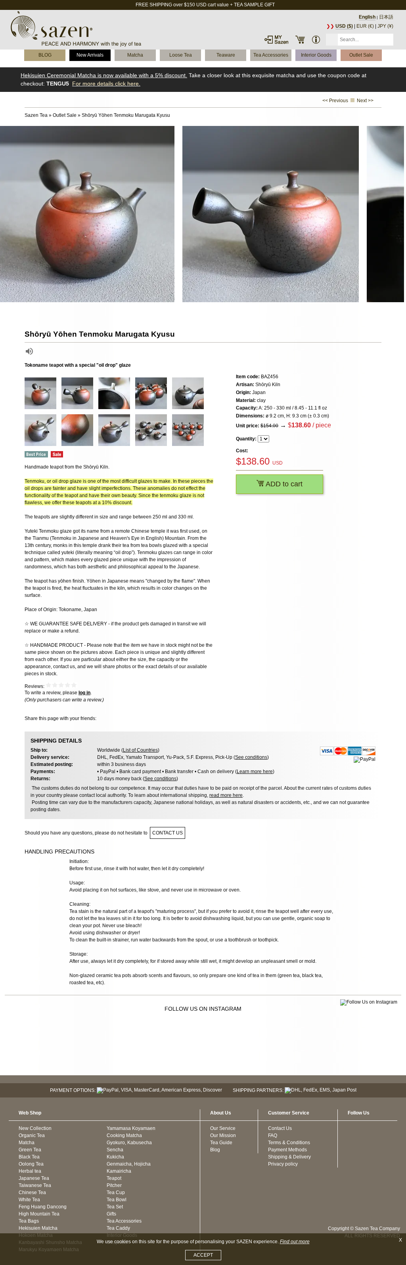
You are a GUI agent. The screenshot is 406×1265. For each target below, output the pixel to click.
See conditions (251, 757)
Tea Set (115, 1207)
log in (84, 692)
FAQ (272, 1135)
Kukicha (115, 1157)
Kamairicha (119, 1171)
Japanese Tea (34, 1178)
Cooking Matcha (124, 1135)
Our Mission (223, 1135)
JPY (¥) (385, 26)
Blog (215, 1150)
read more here (226, 795)
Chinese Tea (32, 1192)
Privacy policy (283, 1164)
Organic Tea (32, 1135)
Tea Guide (221, 1142)
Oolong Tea (31, 1164)
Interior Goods (316, 55)
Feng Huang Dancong (43, 1207)
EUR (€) (365, 26)
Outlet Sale (361, 55)
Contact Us (280, 1128)
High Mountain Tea (39, 1214)
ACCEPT (203, 1255)
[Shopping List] (300, 40)
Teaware (225, 55)
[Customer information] (316, 40)
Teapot (114, 1178)
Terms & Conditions (289, 1142)
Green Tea (30, 1150)
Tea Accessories (270, 55)
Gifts (111, 1214)
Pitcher (114, 1185)
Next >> (365, 100)
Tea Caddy (118, 1228)
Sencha (115, 1150)
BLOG (45, 55)
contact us (167, 833)
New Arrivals (90, 55)
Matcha (135, 55)
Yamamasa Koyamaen (131, 1128)
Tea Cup (116, 1192)
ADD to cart (283, 484)
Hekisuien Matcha (38, 1228)
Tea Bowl (116, 1199)
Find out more (295, 1241)
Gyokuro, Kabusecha (129, 1142)
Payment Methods (287, 1150)
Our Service (223, 1128)
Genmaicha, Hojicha (129, 1164)
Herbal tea (30, 1171)
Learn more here (255, 771)
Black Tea (29, 1157)
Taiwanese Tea (35, 1185)
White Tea (29, 1199)
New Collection (35, 1128)
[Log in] (276, 40)
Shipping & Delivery (289, 1157)
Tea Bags (29, 1221)
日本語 (386, 17)
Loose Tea (180, 55)
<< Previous (335, 100)
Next (398, 214)
